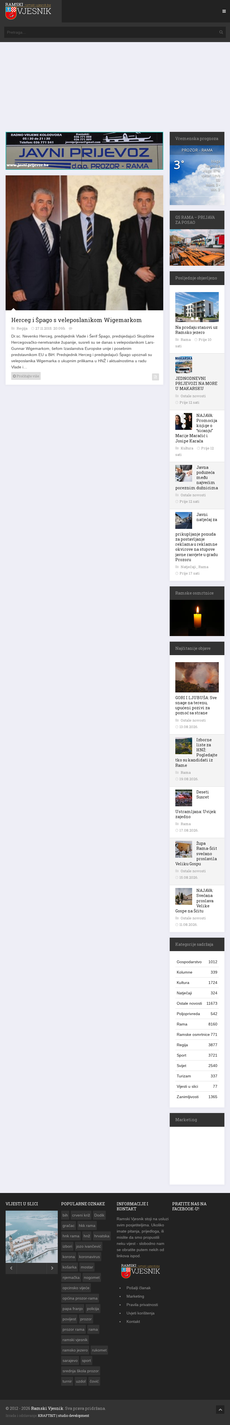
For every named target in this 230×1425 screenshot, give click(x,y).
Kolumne (197, 972)
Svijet (197, 1065)
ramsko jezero (75, 1350)
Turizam (197, 1076)
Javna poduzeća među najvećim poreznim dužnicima (196, 477)
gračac (69, 1225)
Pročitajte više (27, 374)
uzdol (81, 1381)
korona (69, 1256)
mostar (87, 1267)
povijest (69, 1319)
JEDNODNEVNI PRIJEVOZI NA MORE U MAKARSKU (196, 383)
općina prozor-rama (80, 1298)
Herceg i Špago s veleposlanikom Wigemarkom (76, 318)
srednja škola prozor (81, 1371)
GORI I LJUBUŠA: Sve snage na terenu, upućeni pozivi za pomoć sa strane (196, 705)
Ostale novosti (193, 395)
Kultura (187, 448)
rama (93, 1329)
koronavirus (89, 1256)
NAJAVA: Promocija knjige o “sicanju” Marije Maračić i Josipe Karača (196, 428)
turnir (67, 1381)
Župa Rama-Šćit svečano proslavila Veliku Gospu (196, 853)
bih (65, 1215)
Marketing (135, 1296)
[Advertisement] (115, 90)
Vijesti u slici (197, 1086)
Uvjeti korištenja (141, 1313)
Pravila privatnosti (142, 1304)
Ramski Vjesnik (47, 1408)
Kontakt (133, 1321)
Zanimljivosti (197, 1096)
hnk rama (71, 1236)
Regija (22, 326)
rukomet (99, 1350)
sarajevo (70, 1360)
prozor (86, 1319)
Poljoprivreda (197, 1013)
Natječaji (189, 566)
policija (93, 1308)
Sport (197, 1055)
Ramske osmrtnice (197, 1034)
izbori (67, 1246)
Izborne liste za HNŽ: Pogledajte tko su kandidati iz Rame (196, 752)
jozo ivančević (88, 1246)
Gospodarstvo (197, 962)
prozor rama (73, 1329)
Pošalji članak (139, 1288)
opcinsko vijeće (76, 1288)
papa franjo (73, 1308)
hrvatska (101, 1236)
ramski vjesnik (75, 1339)
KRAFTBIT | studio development (63, 1415)
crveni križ (81, 1215)
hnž (87, 1236)
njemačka (71, 1277)
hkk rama (87, 1225)
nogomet (92, 1277)
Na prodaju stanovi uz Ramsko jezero (196, 330)
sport (86, 1360)
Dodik (99, 1215)
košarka (70, 1267)
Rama (186, 339)
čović (94, 1381)
